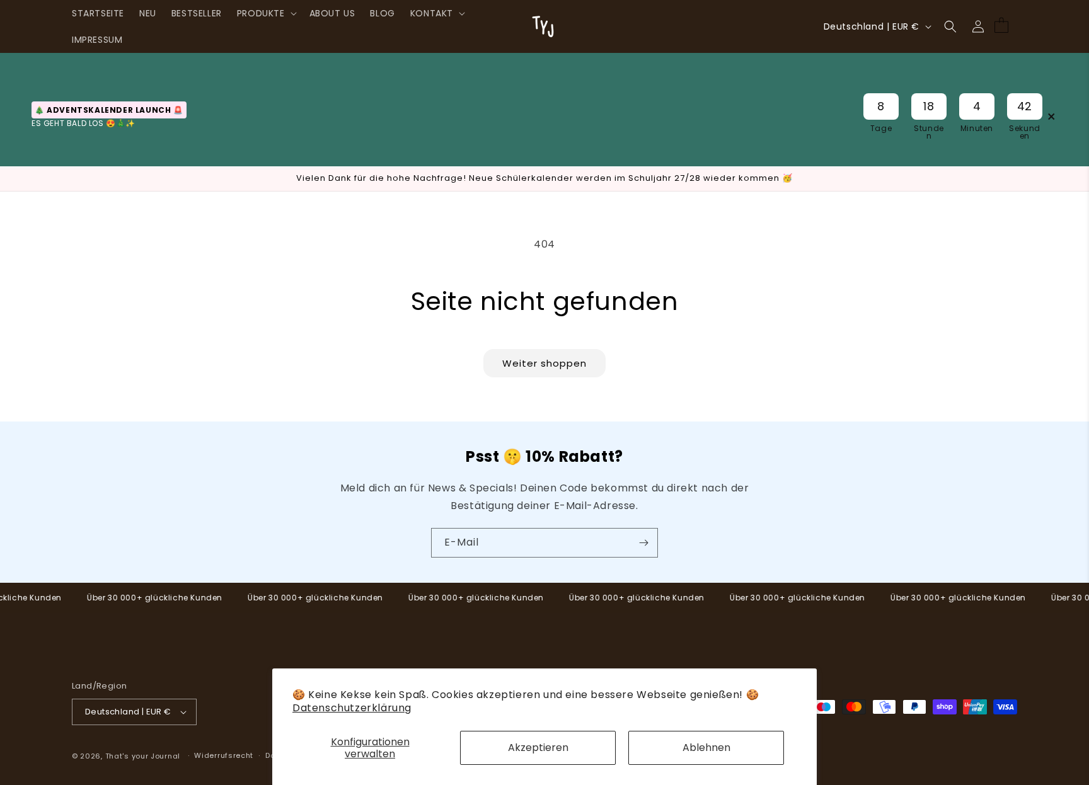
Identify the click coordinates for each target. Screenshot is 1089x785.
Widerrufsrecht (223, 755)
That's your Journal (142, 756)
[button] (265, 13)
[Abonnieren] (643, 543)
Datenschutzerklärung (352, 708)
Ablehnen (706, 747)
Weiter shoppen (544, 363)
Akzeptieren (538, 747)
